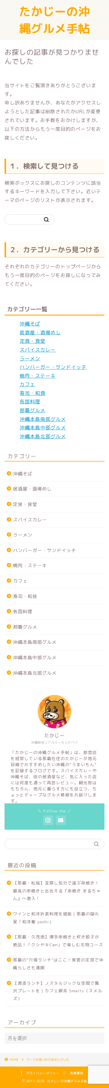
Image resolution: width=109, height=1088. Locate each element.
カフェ (27, 384)
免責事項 (76, 1073)
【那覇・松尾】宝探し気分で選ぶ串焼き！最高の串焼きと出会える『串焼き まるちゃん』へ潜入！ (57, 890)
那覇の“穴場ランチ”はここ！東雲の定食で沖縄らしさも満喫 (58, 964)
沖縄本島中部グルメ (43, 427)
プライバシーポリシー (42, 1073)
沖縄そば (30, 323)
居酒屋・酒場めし (40, 332)
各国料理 (30, 401)
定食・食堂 (32, 341)
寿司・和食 (32, 393)
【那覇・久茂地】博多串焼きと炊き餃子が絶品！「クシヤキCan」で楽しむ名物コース (58, 940)
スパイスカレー (38, 349)
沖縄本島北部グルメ (43, 436)
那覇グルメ (32, 410)
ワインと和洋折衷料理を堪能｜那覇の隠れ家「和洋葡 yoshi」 (56, 917)
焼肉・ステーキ (38, 375)
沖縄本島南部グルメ (43, 419)
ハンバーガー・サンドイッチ (53, 367)
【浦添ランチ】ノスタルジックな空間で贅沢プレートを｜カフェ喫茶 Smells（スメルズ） (57, 990)
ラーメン (30, 358)
